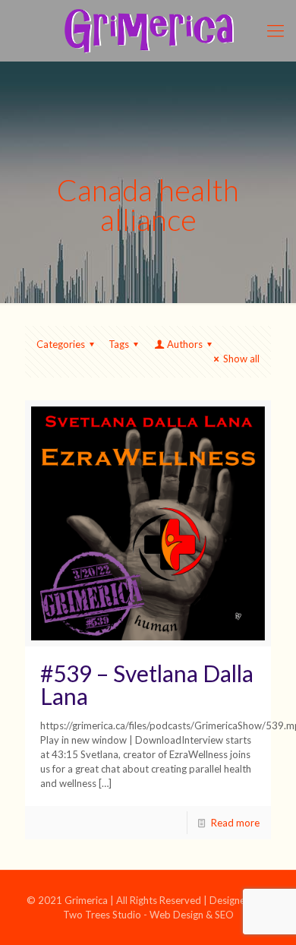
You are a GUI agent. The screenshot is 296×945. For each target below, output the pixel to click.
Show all (241, 358)
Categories (60, 344)
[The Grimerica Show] (148, 30)
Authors (185, 344)
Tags (119, 344)
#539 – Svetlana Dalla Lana (146, 684)
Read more (235, 823)
